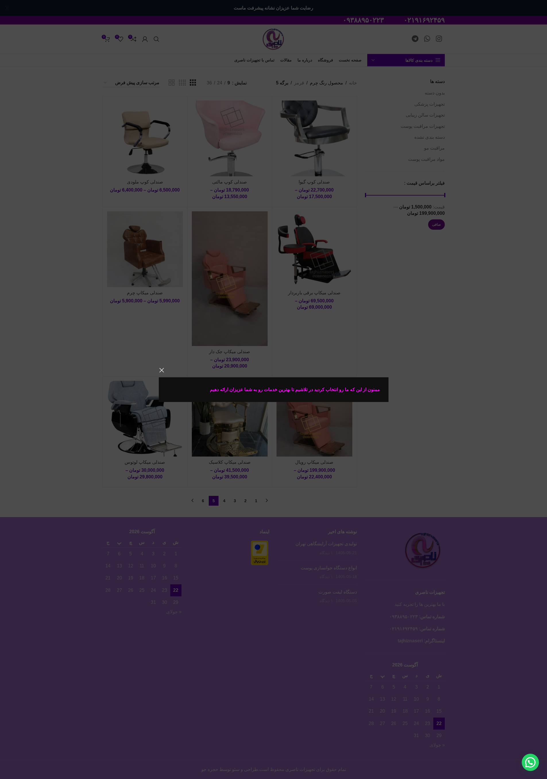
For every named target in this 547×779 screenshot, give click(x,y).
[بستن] (161, 370)
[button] (530, 762)
